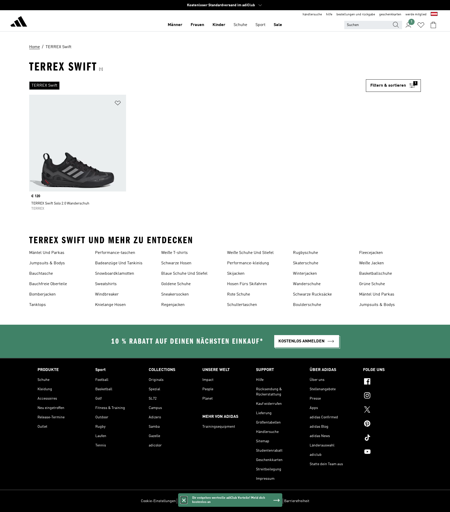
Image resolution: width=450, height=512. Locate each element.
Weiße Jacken (371, 263)
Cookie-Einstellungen (158, 501)
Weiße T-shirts (174, 253)
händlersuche (312, 14)
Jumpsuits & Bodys (47, 263)
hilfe (329, 14)
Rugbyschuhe (305, 253)
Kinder (219, 25)
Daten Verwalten (191, 501)
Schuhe (240, 25)
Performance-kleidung (248, 263)
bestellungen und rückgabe (355, 14)
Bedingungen (271, 501)
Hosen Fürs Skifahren (247, 284)
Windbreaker (107, 294)
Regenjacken (173, 305)
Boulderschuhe (307, 305)
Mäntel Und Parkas (46, 253)
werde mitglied (416, 14)
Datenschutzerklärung (240, 501)
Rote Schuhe (238, 294)
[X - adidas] (388, 410)
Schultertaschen (242, 305)
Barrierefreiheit (296, 501)
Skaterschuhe (305, 263)
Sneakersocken (175, 294)
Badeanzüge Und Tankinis (118, 263)
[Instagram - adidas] (388, 396)
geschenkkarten (390, 14)
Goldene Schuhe (176, 284)
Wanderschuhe (307, 284)
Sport (260, 25)
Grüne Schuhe (372, 284)
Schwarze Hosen (176, 263)
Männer (175, 25)
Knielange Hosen (110, 305)
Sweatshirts (106, 284)
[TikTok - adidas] (388, 438)
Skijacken (236, 274)
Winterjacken (305, 274)
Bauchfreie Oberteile (48, 284)
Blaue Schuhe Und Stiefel (184, 274)
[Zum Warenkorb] (433, 25)
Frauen (197, 25)
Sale (278, 25)
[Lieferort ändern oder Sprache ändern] (434, 14)
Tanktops (37, 305)
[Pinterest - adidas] (388, 424)
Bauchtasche (41, 274)
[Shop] (18, 22)
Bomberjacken (42, 294)
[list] (197, 85)
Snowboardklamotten (114, 274)
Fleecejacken (371, 253)
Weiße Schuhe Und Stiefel (250, 253)
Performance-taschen (115, 253)
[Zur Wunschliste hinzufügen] (118, 104)
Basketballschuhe (375, 274)
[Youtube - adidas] (388, 452)
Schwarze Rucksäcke (312, 294)
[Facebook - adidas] (388, 382)
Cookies (213, 501)
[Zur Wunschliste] (421, 25)
